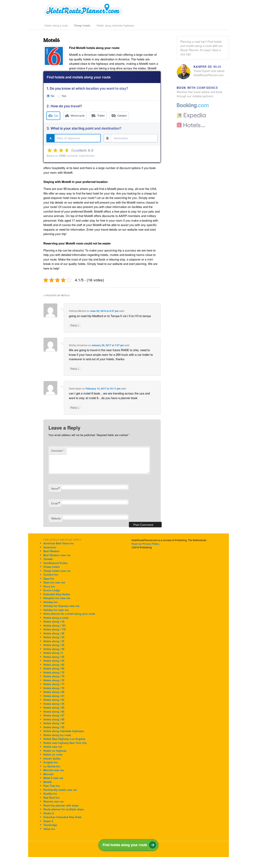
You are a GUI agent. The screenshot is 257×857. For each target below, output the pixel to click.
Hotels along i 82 (53, 700)
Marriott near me (53, 770)
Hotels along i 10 (53, 621)
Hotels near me (52, 746)
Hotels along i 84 (53, 704)
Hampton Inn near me (56, 598)
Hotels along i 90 (53, 719)
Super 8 (48, 821)
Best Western (51, 551)
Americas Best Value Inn (58, 543)
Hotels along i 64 (53, 660)
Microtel (48, 774)
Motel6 (47, 782)
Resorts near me (53, 801)
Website (56, 518)
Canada (48, 559)
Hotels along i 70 (53, 672)
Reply (74, 325)
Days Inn (48, 578)
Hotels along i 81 (53, 696)
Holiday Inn (50, 602)
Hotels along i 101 (54, 625)
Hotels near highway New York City (65, 743)
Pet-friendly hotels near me (60, 790)
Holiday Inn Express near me (61, 606)
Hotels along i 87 (53, 715)
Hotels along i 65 (53, 664)
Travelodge (50, 825)
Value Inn (49, 829)
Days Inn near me (54, 582)
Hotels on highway (54, 751)
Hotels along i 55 (53, 657)
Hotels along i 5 (53, 653)
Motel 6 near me (53, 778)
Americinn (49, 547)
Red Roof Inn (51, 797)
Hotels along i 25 (53, 641)
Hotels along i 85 (53, 707)
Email (55, 503)
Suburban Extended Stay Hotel (62, 817)
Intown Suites (51, 758)
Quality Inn (50, 793)
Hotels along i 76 (53, 680)
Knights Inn (50, 762)
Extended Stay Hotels (56, 594)
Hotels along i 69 (53, 668)
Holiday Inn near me (55, 610)
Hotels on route (52, 754)
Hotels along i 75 (53, 676)
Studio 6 (48, 813)
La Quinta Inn (51, 766)
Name (55, 488)
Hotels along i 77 (53, 684)
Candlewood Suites (55, 563)
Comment (57, 450)
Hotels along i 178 (54, 629)
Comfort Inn (50, 574)
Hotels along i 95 (53, 727)
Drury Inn (49, 586)
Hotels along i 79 (53, 688)
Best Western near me (56, 555)
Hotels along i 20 (53, 633)
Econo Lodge (51, 590)
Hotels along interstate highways (115, 25)
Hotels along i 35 (53, 645)
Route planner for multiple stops (63, 809)
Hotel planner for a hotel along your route (69, 614)
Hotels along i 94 (53, 723)
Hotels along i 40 (53, 649)
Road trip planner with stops (61, 805)
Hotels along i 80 (53, 692)
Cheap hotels (82, 25)
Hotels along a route (56, 25)
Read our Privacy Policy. (145, 544)
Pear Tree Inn (51, 786)
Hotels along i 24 (53, 637)
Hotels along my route (57, 735)
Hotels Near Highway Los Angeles (64, 739)
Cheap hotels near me (56, 571)
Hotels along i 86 (53, 711)
